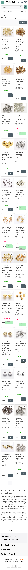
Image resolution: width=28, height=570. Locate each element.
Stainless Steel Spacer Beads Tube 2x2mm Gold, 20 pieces (6, 229)
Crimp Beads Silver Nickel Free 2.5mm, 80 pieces (20, 117)
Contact (16, 561)
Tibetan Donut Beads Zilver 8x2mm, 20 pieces (19, 155)
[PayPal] (19, 566)
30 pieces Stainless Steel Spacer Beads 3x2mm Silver (6, 118)
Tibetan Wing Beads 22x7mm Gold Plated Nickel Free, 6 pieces (6, 458)
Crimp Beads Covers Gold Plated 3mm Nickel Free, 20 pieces (19, 269)
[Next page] (18, 483)
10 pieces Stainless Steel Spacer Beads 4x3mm (19, 457)
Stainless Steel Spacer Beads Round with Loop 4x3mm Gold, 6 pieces (20, 230)
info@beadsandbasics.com (11, 539)
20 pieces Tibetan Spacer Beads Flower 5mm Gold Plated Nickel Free (7, 269)
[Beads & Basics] (11, 2)
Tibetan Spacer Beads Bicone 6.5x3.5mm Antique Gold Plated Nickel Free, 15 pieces (6, 346)
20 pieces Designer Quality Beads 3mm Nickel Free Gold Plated (7, 156)
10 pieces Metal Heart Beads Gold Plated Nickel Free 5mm (7, 306)
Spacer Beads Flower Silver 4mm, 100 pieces (20, 192)
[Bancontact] (15, 566)
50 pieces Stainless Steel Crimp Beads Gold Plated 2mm (7, 42)
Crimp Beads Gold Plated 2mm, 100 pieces (7, 79)
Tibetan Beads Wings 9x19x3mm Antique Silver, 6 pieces (20, 344)
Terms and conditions (9, 561)
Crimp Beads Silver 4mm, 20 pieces (19, 383)
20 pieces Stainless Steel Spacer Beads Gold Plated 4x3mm (19, 43)
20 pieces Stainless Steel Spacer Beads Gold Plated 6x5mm (19, 81)
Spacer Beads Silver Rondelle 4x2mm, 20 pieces (6, 384)
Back (4, 15)
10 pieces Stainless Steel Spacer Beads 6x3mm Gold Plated (19, 307)
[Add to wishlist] (11, 28)
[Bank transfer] (8, 566)
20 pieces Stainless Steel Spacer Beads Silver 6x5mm (6, 420)
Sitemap (21, 561)
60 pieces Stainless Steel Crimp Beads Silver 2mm (6, 193)
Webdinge (22, 559)
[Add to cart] (10, 58)
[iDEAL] (12, 566)
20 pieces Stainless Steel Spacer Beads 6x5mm (19, 420)
